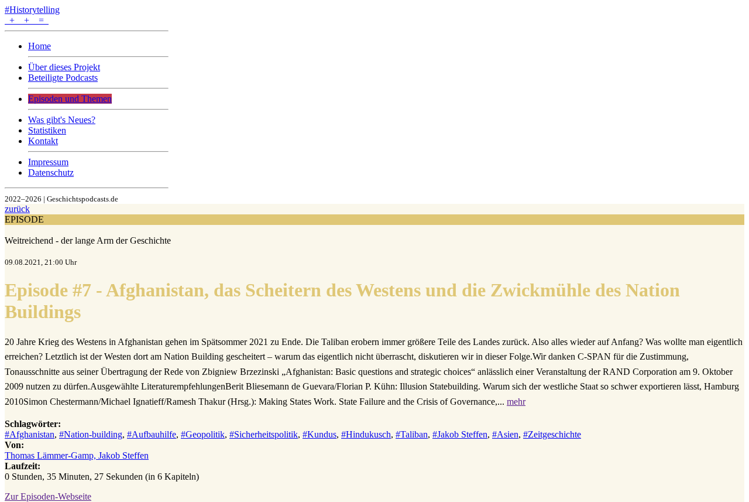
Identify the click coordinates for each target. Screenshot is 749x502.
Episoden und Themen (70, 99)
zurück (17, 209)
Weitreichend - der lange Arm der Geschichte (88, 240)
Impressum (48, 162)
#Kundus (319, 434)
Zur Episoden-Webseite (48, 496)
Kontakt (43, 141)
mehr (516, 402)
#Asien (505, 434)
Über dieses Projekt (64, 67)
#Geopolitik (203, 434)
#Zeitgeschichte (552, 434)
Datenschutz (51, 172)
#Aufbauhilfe (151, 434)
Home (39, 46)
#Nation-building (90, 434)
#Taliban (412, 434)
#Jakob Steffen (459, 434)
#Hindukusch (366, 434)
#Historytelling (32, 10)
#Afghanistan (29, 434)
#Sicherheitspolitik (263, 434)
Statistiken (47, 130)
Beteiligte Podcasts (63, 78)
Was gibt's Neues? (61, 120)
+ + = (27, 20)
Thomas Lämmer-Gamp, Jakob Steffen (77, 455)
